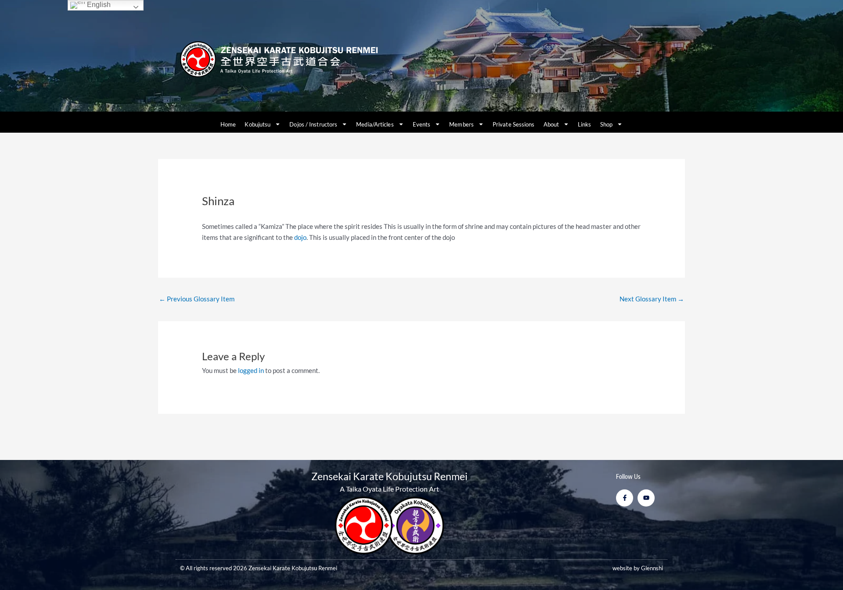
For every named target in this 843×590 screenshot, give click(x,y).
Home (228, 124)
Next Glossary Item (652, 299)
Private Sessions (514, 124)
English (98, 4)
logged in (251, 370)
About (551, 124)
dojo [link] (300, 237)
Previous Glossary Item (196, 299)
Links (584, 124)
